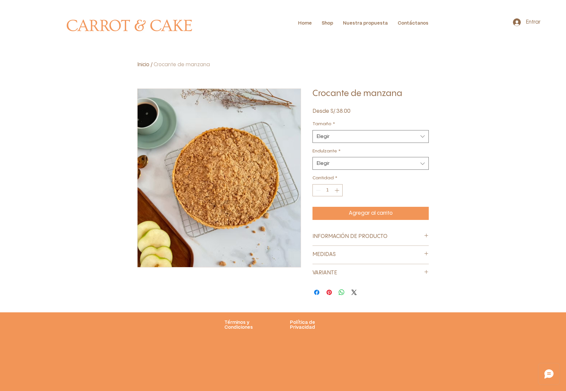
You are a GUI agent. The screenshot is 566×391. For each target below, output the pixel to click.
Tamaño (323, 124)
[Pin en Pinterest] (329, 292)
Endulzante (326, 151)
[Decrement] (317, 190)
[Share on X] (354, 292)
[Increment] (337, 190)
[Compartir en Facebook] (317, 292)
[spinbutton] (327, 190)
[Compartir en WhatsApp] (342, 292)
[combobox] (370, 136)
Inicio (143, 65)
